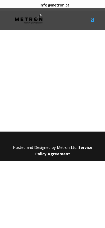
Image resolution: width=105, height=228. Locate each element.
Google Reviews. (39, 61)
